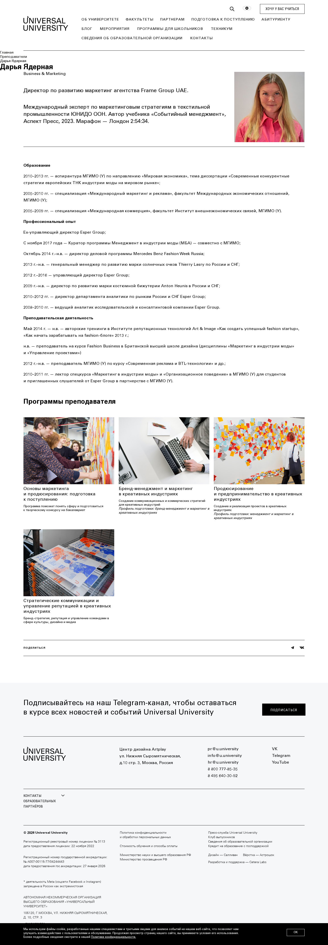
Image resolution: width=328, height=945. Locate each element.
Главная (7, 52)
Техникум (222, 29)
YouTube (280, 763)
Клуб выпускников (221, 837)
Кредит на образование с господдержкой (238, 846)
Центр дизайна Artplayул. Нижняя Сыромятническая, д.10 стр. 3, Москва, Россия (150, 756)
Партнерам (172, 19)
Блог (86, 29)
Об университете (100, 19)
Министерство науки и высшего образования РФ (155, 855)
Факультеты (140, 19)
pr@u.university (223, 749)
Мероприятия (114, 29)
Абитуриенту (276, 19)
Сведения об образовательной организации (132, 38)
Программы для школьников (170, 29)
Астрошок (267, 855)
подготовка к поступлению (223, 19)
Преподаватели (13, 57)
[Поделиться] (292, 647)
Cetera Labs (257, 862)
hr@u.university (223, 763)
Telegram (281, 756)
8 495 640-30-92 (223, 776)
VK (274, 749)
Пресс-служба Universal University (232, 832)
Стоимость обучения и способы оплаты (148, 846)
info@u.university (225, 756)
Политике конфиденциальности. (113, 937)
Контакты (201, 38)
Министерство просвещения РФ (143, 859)
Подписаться (283, 710)
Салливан (231, 855)
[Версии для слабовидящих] (247, 9)
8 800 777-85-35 (223, 769)
